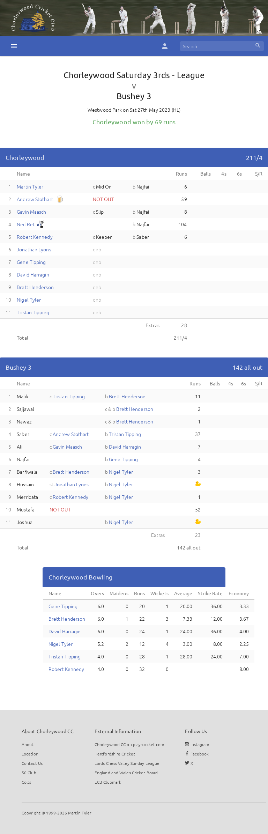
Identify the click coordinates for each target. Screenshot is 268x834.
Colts (26, 782)
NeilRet (26, 224)
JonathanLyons (34, 249)
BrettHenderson (35, 286)
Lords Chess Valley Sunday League (127, 763)
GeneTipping (31, 261)
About (28, 744)
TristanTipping (33, 312)
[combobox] (222, 46)
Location (30, 753)
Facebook (199, 753)
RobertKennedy (34, 236)
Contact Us (32, 763)
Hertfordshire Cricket (115, 753)
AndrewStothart (35, 198)
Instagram (199, 744)
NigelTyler (29, 299)
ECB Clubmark (108, 782)
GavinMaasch (31, 211)
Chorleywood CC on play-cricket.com (129, 744)
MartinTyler (30, 186)
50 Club (29, 772)
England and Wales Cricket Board (126, 772)
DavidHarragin (33, 274)
